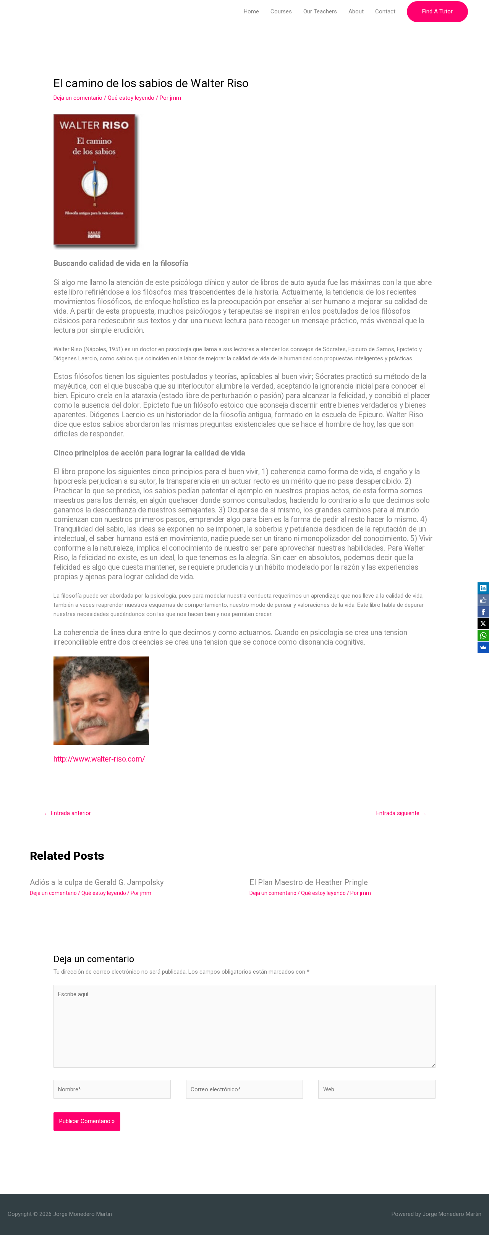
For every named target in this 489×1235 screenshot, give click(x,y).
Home (251, 11)
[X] (483, 623)
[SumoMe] (483, 647)
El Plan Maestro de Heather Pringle (308, 882)
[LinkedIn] (483, 588)
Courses (281, 11)
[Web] (377, 1091)
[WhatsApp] (483, 635)
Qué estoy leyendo (131, 97)
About (356, 11)
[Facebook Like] (483, 600)
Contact (385, 11)
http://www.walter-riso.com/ (99, 759)
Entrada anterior (67, 813)
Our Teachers (320, 11)
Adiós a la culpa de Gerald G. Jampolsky (97, 882)
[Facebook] (483, 612)
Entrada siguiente (401, 813)
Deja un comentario (77, 97)
